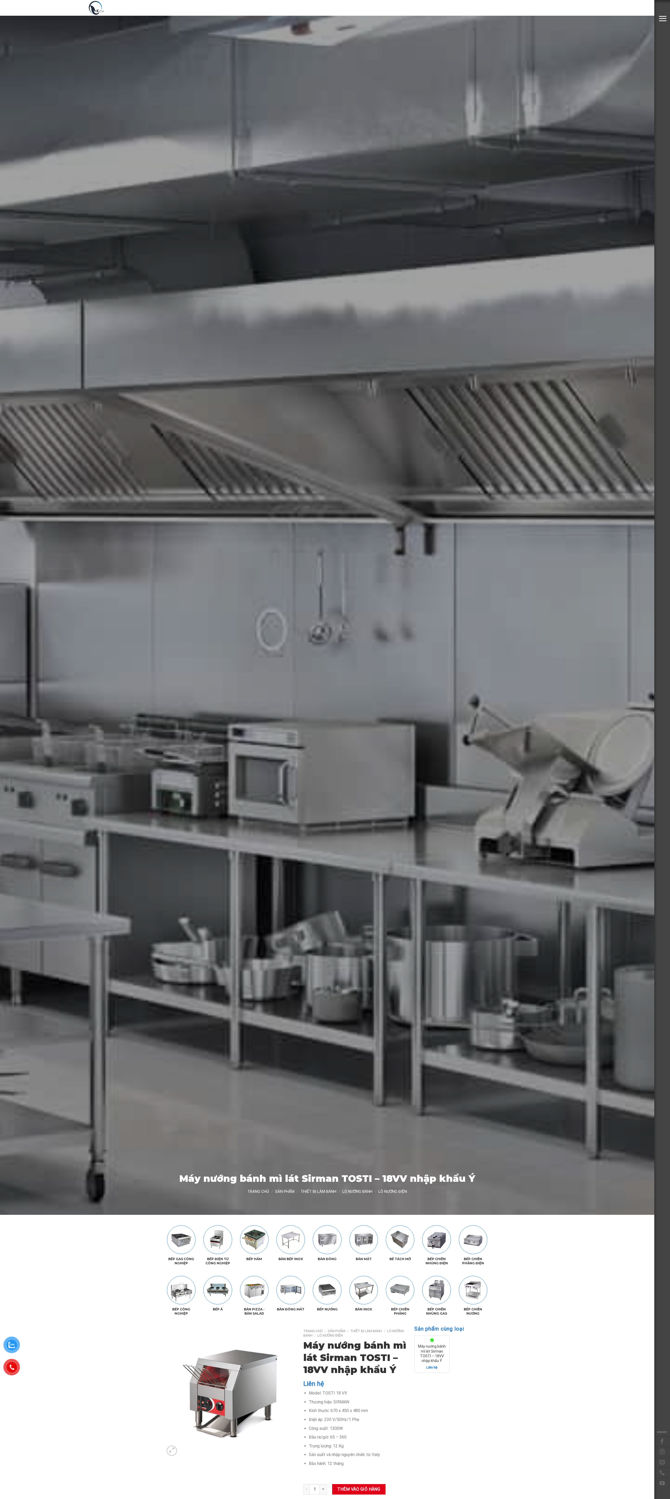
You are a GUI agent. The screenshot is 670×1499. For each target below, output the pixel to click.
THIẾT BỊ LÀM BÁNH (318, 1191)
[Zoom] (172, 1451)
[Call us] (662, 1473)
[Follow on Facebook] (662, 1441)
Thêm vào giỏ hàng (358, 1489)
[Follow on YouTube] (662, 1483)
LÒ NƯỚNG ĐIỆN (392, 1191)
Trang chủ (258, 1191)
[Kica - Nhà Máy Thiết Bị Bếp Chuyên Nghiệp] (114, 8)
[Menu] (662, 18)
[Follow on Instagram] (662, 1452)
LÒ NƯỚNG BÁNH (357, 1191)
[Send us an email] (662, 1462)
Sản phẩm (284, 1191)
